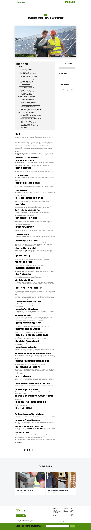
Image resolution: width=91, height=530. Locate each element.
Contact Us (72, 515)
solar (20, 344)
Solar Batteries (55, 513)
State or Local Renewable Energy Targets (29, 76)
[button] (38, 2)
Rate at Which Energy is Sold (27, 69)
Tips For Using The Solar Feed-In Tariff (26, 79)
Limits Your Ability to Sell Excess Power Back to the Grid (32, 118)
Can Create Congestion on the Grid (28, 117)
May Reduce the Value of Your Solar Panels (30, 122)
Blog (70, 512)
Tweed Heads (65, 511)
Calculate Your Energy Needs (27, 82)
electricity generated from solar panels (42, 163)
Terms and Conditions (71, 521)
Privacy (61, 521)
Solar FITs (21, 66)
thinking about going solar (21, 154)
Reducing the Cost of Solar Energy (28, 99)
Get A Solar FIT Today (23, 127)
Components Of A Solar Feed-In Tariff (26, 67)
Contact (57, 2)
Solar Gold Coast (30, 2)
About (46, 2)
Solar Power (55, 510)
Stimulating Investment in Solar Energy (29, 98)
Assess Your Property (26, 84)
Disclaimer (65, 521)
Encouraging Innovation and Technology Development (32, 109)
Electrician (55, 515)
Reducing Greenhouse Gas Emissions (29, 103)
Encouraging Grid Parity (26, 100)
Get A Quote (51, 2)
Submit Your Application (26, 93)
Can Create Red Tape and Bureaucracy (29, 124)
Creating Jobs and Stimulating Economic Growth (31, 105)
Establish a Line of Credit (26, 90)
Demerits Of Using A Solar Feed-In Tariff (26, 112)
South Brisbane (65, 512)
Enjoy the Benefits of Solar (27, 94)
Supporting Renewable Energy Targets (29, 102)
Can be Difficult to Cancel (26, 121)
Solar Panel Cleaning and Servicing (57, 512)
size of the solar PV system (38, 228)
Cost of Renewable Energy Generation (29, 73)
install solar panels (24, 436)
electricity (48, 343)
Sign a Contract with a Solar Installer (28, 91)
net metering (33, 136)
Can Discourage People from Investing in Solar (30, 119)
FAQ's (71, 511)
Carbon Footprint (25, 77)
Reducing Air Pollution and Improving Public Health (31, 110)
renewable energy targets (34, 200)
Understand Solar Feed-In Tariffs (28, 81)
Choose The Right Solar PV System (25, 86)
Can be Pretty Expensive (26, 114)
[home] (20, 2)
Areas (43, 2)
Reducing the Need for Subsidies (28, 107)
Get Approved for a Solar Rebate (28, 87)
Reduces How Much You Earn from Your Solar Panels (31, 115)
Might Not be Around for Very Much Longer (30, 125)
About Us (71, 514)
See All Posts (45, 500)
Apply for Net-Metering (26, 88)
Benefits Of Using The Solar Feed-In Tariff (27, 96)
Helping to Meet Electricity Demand (28, 106)
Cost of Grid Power (25, 75)
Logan (64, 510)
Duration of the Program (26, 70)
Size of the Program (25, 72)
